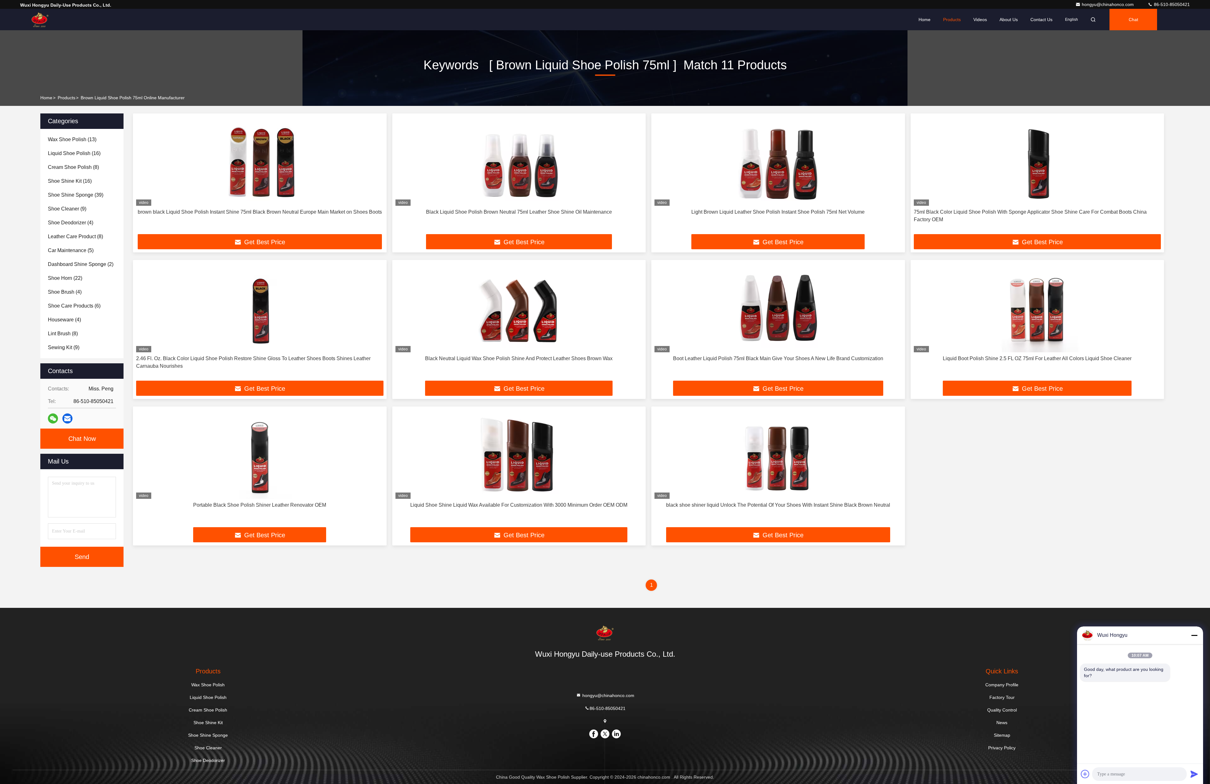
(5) (71, 250)
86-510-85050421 (1171, 4)
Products (952, 19)
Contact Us (1041, 19)
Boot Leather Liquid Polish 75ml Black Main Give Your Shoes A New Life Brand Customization (778, 358)
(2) (80, 264)
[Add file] (1085, 774)
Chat (1133, 19)
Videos (980, 19)
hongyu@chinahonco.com (1108, 4)
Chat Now (82, 438)
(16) (74, 153)
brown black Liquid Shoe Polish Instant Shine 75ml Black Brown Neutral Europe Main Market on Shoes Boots (260, 212)
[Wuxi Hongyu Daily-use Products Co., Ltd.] (40, 19)
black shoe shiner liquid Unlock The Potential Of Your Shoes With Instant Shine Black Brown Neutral (778, 505)
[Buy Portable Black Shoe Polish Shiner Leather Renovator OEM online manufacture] (259, 454)
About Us (1009, 19)
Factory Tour (1002, 697)
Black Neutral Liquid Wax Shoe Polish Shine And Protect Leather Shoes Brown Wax (519, 358)
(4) (70, 222)
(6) (74, 305)
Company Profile (1001, 684)
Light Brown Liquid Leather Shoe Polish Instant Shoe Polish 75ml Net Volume (778, 212)
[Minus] (1194, 635)
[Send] (1194, 774)
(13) (72, 139)
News (1001, 722)
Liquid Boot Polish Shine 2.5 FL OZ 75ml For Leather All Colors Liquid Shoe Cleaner (1037, 358)
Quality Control (1002, 709)
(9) (67, 208)
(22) (65, 278)
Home (925, 19)
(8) (73, 167)
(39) (75, 195)
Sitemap (1002, 735)
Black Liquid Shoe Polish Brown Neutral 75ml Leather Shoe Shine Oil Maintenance (519, 212)
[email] (67, 418)
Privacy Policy (1002, 747)
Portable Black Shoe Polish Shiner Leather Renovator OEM (259, 505)
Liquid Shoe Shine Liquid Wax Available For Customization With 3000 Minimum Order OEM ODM (518, 505)
